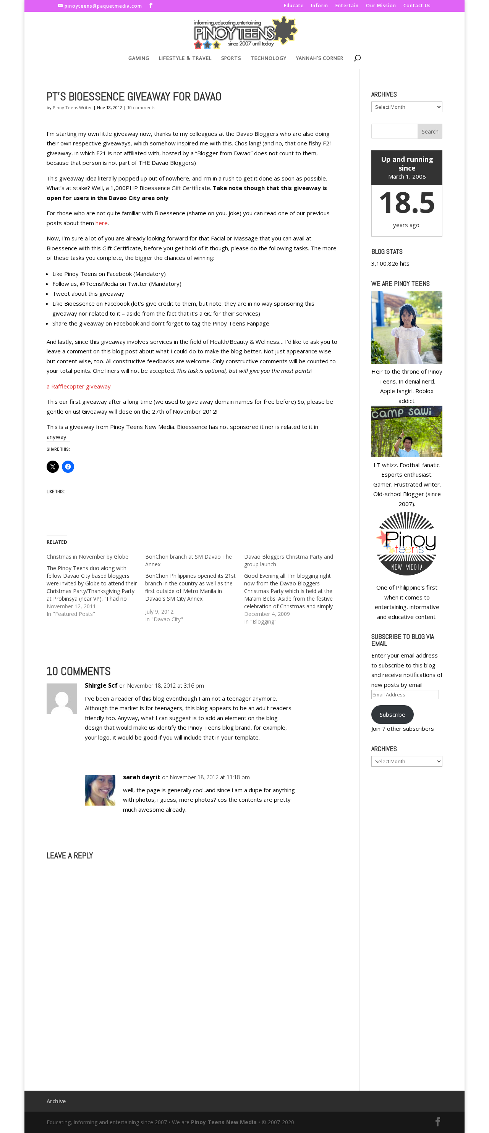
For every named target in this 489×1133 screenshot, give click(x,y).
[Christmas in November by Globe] (96, 585)
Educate (294, 6)
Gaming (138, 58)
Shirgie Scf (101, 685)
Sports (231, 58)
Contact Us (417, 6)
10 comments (141, 107)
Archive (56, 1101)
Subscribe (392, 714)
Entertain (347, 6)
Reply (320, 693)
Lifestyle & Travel (185, 58)
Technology (269, 58)
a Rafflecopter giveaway (79, 386)
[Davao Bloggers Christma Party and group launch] (293, 589)
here (102, 223)
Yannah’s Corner (319, 58)
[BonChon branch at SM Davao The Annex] (194, 588)
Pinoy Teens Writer (72, 107)
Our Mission (381, 6)
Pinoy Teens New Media (224, 1122)
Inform (319, 6)
